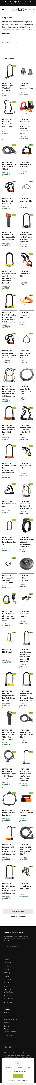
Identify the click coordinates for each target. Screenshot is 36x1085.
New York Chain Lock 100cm (25, 887)
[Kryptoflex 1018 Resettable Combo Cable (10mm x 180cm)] (26, 835)
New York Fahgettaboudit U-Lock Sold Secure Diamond (9, 696)
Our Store (7, 1026)
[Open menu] (2, 9)
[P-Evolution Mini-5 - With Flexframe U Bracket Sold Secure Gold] (9, 415)
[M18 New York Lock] (9, 640)
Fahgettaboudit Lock (25, 467)
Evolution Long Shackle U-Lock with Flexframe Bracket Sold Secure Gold (25, 775)
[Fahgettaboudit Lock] (26, 453)
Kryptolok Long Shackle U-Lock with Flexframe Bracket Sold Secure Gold (25, 656)
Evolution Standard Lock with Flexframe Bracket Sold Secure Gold (9, 469)
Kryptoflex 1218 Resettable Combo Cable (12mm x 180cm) (9, 774)
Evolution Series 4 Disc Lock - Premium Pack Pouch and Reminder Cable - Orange (26, 127)
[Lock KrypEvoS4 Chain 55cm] (26, 152)
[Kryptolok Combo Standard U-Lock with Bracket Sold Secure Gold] (26, 222)
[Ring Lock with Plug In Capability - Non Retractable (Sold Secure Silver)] (26, 527)
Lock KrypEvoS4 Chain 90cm (8, 202)
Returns (6, 1022)
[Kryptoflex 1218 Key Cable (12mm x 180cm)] (9, 152)
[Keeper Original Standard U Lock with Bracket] (9, 73)
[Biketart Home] (8, 1046)
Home (4, 42)
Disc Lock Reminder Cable (25, 316)
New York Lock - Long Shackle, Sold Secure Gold (9, 542)
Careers (6, 969)
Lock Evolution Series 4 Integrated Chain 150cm (9, 355)
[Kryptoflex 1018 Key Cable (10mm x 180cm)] (26, 720)
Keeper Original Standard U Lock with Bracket (8, 88)
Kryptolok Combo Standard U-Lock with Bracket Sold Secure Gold (25, 238)
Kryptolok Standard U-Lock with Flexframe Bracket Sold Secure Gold (9, 889)
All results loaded (18, 911)
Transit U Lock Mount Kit (24, 615)
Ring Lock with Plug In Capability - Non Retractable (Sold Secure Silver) (26, 543)
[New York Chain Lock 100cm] (26, 874)
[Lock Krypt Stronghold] (26, 566)
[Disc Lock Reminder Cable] (26, 303)
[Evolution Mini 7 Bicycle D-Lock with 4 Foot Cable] (26, 492)
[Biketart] (18, 9)
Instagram (9, 999)
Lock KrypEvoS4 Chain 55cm (25, 166)
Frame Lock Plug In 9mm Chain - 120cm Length (9, 580)
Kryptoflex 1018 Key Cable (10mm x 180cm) (26, 734)
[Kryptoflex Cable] (26, 189)
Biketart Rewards (9, 983)
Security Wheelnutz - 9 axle (26, 87)
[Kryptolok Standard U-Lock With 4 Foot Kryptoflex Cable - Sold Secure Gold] (9, 377)
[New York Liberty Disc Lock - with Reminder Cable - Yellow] (9, 602)
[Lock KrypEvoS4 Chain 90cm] (9, 189)
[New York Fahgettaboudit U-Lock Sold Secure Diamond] (9, 681)
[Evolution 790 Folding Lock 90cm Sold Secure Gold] (9, 222)
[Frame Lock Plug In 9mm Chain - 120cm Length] (9, 566)
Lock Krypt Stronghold (23, 579)
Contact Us (7, 962)
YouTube (9, 1002)
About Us (7, 966)
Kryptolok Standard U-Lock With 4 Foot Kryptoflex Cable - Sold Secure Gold (9, 392)
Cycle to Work (8, 979)
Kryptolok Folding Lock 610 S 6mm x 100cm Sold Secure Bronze (9, 735)
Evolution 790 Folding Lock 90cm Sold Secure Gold (9, 237)
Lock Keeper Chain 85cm (9, 505)
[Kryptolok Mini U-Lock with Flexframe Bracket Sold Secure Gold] (26, 681)
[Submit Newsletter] (29, 946)
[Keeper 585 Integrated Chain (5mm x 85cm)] (9, 109)
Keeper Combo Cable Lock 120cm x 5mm (26, 391)
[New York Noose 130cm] (26, 261)
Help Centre (7, 1012)
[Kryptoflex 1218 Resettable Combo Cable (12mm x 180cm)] (9, 759)
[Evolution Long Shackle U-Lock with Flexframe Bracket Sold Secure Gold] (26, 759)
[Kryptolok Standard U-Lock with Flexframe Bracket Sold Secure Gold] (9, 874)
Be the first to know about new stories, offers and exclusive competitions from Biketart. (16, 939)
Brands (8, 42)
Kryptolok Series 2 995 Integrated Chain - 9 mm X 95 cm (26, 430)
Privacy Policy (8, 1035)
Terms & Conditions (10, 1032)
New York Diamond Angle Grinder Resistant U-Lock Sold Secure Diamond (9, 278)
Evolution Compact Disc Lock (26, 814)
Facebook (9, 992)
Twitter (8, 995)
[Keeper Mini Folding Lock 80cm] (9, 800)
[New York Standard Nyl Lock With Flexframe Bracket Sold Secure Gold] (9, 303)
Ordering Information (10, 1016)
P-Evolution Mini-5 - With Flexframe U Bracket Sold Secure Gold (9, 430)
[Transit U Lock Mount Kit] (26, 602)
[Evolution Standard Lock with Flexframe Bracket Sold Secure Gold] (9, 453)
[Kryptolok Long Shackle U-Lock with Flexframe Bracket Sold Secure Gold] (26, 640)
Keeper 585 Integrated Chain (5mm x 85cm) (8, 124)
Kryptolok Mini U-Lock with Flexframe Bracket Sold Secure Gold (26, 696)
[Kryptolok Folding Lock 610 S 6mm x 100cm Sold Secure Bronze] (9, 720)
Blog (5, 986)
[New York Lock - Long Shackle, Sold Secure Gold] (9, 527)
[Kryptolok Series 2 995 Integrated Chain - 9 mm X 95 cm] (26, 415)
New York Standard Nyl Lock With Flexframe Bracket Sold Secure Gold (9, 318)
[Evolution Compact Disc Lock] (26, 800)
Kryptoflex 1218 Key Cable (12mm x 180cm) (9, 167)
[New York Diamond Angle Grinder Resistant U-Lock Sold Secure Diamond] (9, 261)
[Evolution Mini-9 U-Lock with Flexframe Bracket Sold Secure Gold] (9, 835)
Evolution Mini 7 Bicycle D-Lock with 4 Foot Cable (25, 506)
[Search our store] (30, 9)
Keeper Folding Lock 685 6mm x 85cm (25, 355)
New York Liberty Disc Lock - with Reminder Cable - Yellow (8, 617)
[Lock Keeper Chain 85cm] (9, 492)
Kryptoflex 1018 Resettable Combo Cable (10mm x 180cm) (26, 850)
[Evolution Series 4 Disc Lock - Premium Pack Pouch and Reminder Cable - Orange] (26, 109)
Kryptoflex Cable (25, 201)
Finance (6, 976)
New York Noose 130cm (25, 275)
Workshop (7, 973)
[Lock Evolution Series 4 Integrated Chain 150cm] (9, 341)
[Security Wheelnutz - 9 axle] (26, 73)
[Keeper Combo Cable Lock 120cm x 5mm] (26, 377)
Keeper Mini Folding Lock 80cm (9, 814)
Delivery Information (10, 1019)
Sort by (4, 58)
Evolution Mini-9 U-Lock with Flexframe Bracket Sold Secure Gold (9, 850)
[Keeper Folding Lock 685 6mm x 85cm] (26, 341)
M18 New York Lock (9, 652)
